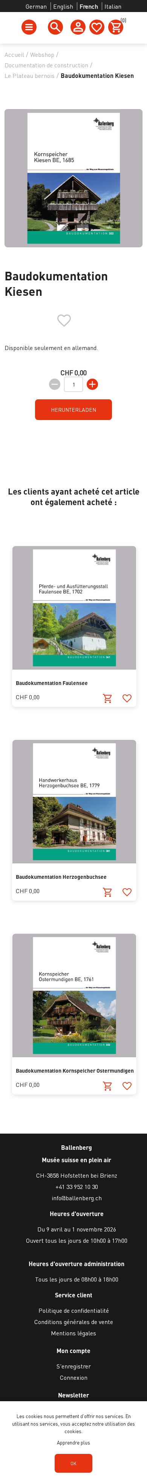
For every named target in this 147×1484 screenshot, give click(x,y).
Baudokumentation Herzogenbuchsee (61, 876)
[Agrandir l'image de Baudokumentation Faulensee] (74, 667)
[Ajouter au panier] (107, 1086)
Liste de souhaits (96, 27)
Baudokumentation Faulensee (52, 682)
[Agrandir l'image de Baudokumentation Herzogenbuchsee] (74, 861)
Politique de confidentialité (73, 1310)
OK (73, 1463)
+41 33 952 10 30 (76, 1186)
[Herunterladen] (107, 698)
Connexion (73, 1377)
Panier (122, 21)
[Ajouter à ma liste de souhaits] (126, 698)
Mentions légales (73, 1333)
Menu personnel (78, 27)
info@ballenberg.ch (77, 1198)
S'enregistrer (74, 1366)
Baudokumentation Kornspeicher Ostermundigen (75, 1070)
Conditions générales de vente (73, 1322)
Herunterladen (73, 409)
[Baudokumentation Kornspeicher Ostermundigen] (74, 1055)
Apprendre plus (73, 1442)
